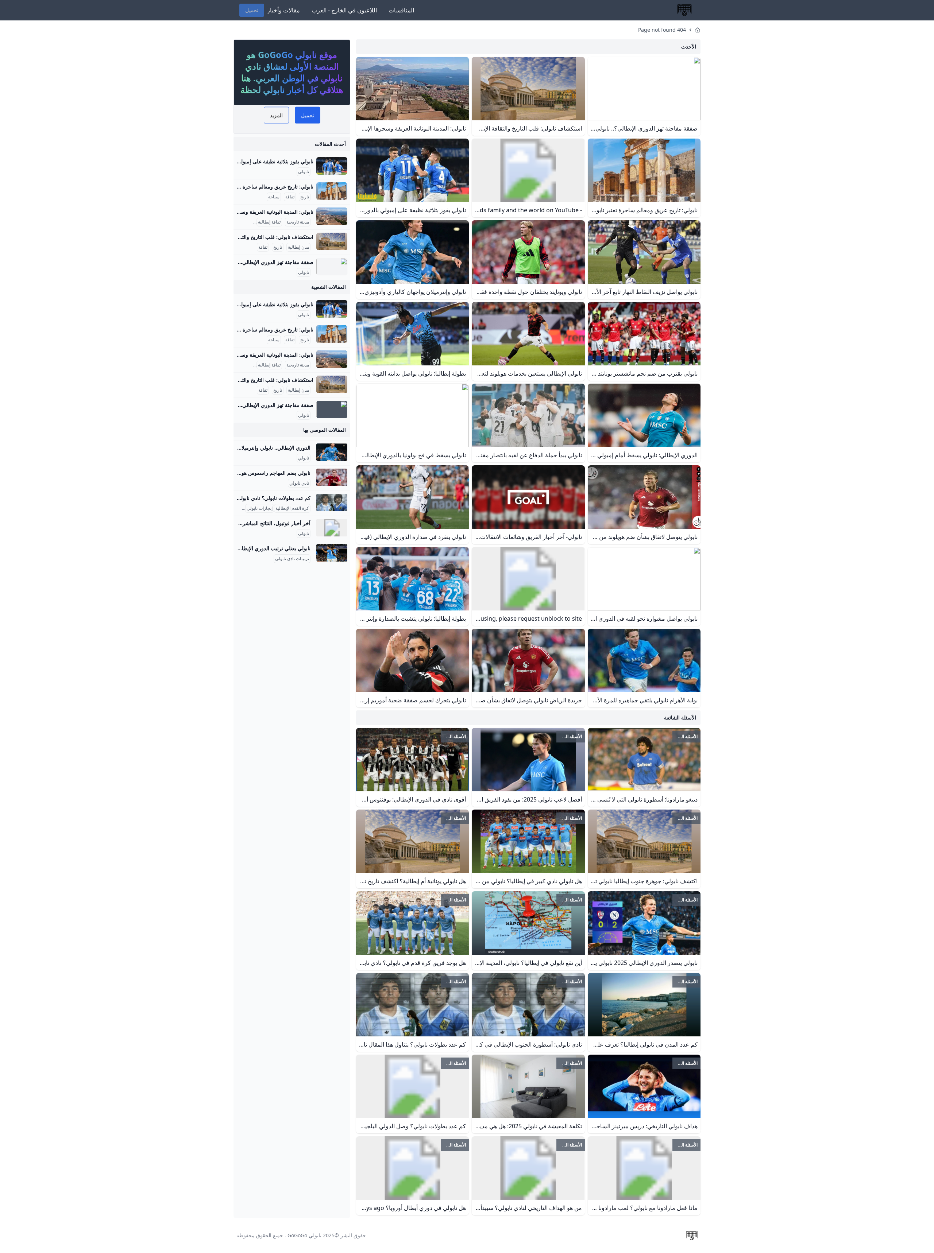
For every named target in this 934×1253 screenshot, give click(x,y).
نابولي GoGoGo (304, 1235)
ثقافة (289, 197)
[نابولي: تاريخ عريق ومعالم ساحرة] (331, 191)
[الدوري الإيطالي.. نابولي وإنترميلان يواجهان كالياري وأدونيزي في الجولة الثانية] (331, 452)
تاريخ (304, 197)
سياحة (273, 197)
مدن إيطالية (298, 247)
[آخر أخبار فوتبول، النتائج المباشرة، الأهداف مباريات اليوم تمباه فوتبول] (331, 527)
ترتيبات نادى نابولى (292, 559)
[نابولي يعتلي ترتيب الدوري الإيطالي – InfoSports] (331, 553)
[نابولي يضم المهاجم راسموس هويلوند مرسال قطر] (331, 477)
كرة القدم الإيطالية (292, 508)
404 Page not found (662, 29)
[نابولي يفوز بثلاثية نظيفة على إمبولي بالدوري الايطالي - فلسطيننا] (331, 166)
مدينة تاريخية (297, 222)
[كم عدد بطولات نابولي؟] (331, 502)
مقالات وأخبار (283, 10)
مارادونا (237, 508)
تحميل (251, 10)
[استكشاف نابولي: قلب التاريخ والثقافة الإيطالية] (331, 241)
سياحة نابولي (240, 222)
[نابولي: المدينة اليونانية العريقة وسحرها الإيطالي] (331, 216)
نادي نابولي (299, 483)
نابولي (303, 172)
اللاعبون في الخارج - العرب (344, 10)
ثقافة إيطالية (269, 222)
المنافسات (401, 10)
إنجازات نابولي (260, 508)
